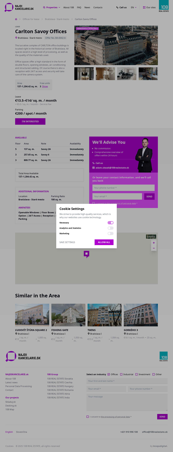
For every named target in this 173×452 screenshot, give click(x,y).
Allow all (104, 242)
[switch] (111, 222)
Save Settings (67, 242)
